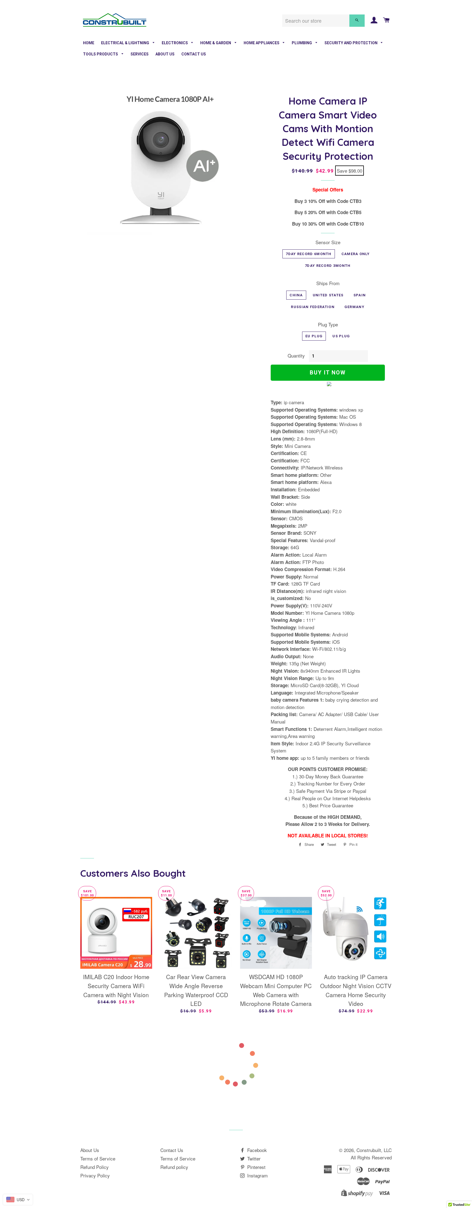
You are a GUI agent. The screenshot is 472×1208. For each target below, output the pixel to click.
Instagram (257, 1175)
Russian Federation (312, 307)
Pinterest (256, 1166)
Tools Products (101, 54)
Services (140, 54)
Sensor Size (327, 242)
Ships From (328, 283)
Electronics (175, 43)
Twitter (253, 1158)
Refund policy (174, 1166)
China (296, 295)
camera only (355, 254)
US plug (341, 336)
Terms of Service (97, 1158)
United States (328, 295)
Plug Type (328, 324)
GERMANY (354, 307)
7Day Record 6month (308, 254)
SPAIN (359, 295)
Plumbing (302, 43)
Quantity (296, 355)
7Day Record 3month (327, 266)
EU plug (314, 336)
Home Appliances (262, 43)
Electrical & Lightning (125, 43)
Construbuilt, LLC (374, 1150)
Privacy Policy (95, 1175)
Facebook (256, 1150)
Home (88, 43)
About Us (165, 54)
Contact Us (193, 54)
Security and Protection (351, 43)
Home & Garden (216, 43)
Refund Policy (94, 1166)
